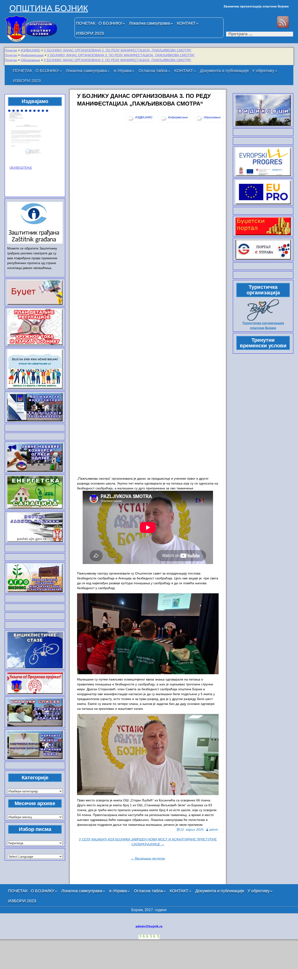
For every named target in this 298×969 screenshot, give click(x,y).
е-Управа (123, 70)
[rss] (283, 22)
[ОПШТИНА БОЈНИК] (37, 28)
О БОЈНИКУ (110, 23)
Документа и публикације (224, 70)
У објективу (263, 70)
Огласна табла (153, 70)
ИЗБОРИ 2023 (90, 33)
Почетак (11, 50)
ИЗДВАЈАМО (30, 50)
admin (213, 829)
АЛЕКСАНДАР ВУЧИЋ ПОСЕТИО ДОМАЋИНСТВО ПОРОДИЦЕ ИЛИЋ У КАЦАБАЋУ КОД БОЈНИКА (34, 151)
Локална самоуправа (149, 23)
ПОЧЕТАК (85, 23)
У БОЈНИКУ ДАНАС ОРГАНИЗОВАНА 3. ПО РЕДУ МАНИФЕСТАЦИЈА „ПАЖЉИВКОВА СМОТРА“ (118, 50)
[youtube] (268, 22)
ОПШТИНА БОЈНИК (48, 8)
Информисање (32, 55)
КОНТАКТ (186, 23)
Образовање (30, 60)
